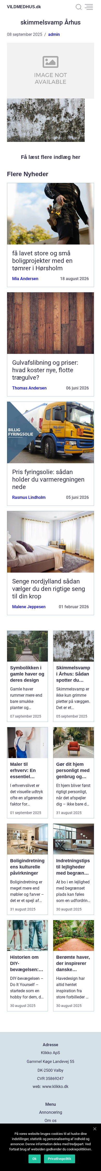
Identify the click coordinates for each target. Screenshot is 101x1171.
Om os (50, 1120)
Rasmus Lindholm (29, 497)
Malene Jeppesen (29, 606)
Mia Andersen (25, 278)
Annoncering (50, 1112)
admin (54, 34)
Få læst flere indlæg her (50, 157)
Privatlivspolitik (59, 1159)
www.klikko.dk (55, 1086)
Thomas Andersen (29, 388)
